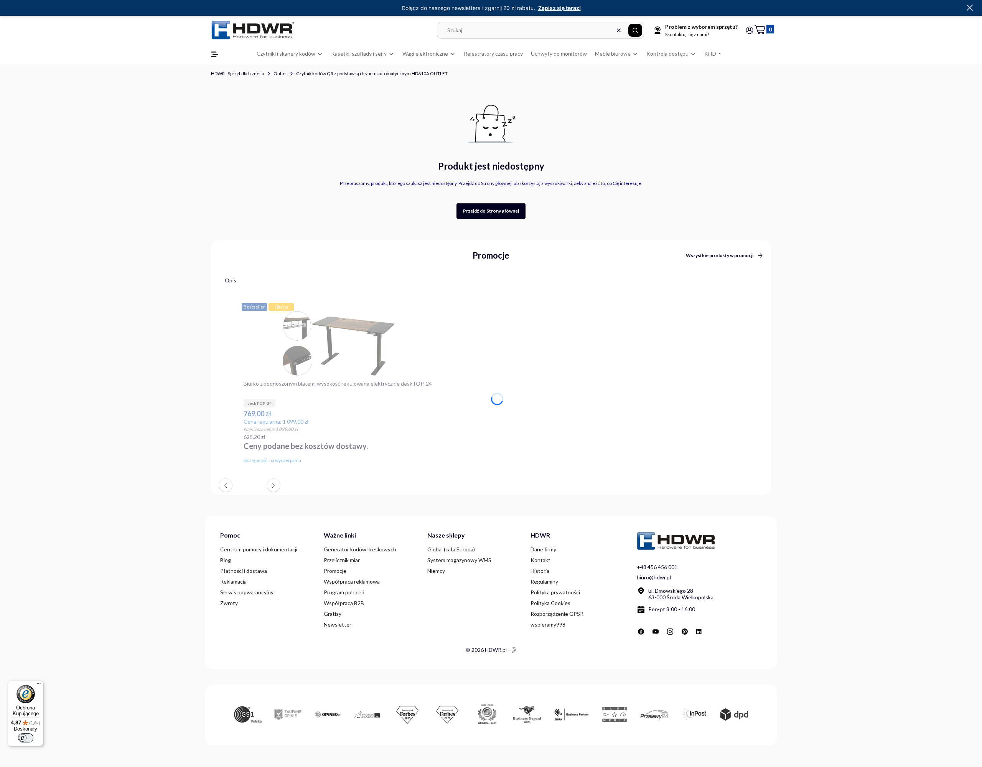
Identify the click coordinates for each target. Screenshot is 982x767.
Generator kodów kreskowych (360, 549)
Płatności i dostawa (243, 570)
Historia (540, 570)
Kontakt (540, 560)
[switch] (25, 737)
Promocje (335, 570)
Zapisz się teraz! (559, 8)
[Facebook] (641, 631)
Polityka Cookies (550, 603)
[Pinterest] (685, 631)
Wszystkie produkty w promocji (719, 255)
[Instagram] (670, 631)
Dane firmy (543, 549)
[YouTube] (655, 631)
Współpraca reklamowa (352, 581)
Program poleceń (344, 592)
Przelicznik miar (342, 560)
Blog (225, 560)
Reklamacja (233, 581)
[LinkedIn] (699, 631)
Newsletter (337, 624)
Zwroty (229, 603)
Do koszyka (428, 459)
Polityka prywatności (555, 592)
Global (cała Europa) (451, 549)
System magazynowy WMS (459, 560)
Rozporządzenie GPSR (557, 613)
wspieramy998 (548, 624)
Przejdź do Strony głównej (491, 211)
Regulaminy (544, 581)
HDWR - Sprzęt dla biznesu (237, 73)
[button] (635, 30)
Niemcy (436, 570)
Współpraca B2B (344, 603)
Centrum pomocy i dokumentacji (258, 549)
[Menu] (38, 685)
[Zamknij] (970, 8)
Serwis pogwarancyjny (247, 592)
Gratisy (332, 613)
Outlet (280, 73)
